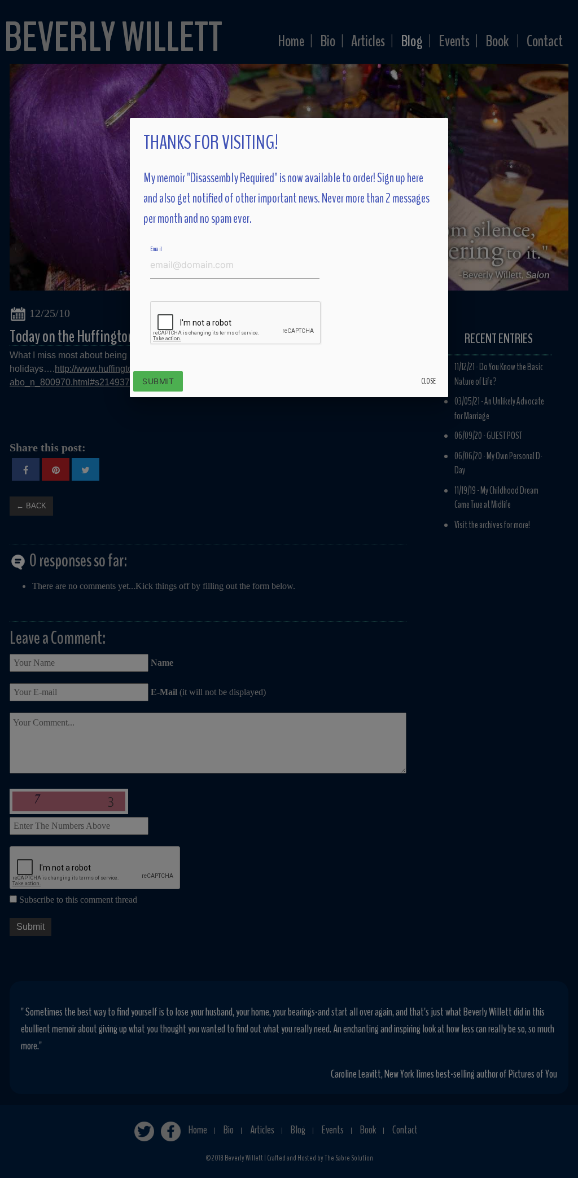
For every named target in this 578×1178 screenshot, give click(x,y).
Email (156, 249)
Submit (158, 381)
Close (428, 381)
